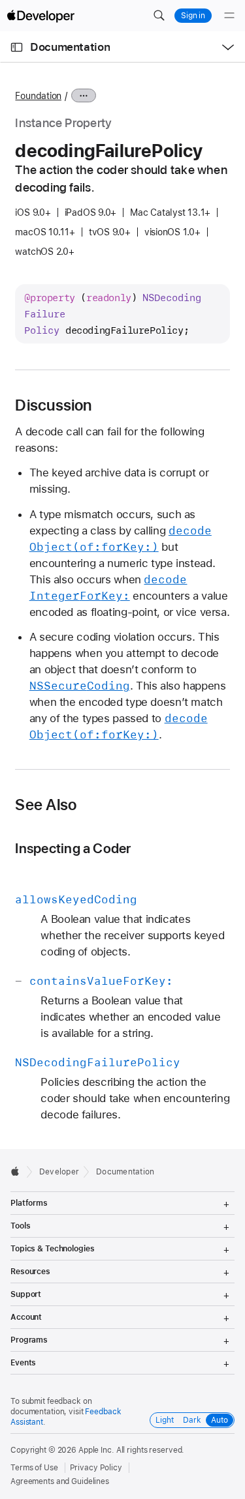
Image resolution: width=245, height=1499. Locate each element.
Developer (59, 1171)
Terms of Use (34, 1467)
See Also (45, 805)
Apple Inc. (96, 1450)
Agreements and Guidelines (59, 1481)
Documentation (70, 46)
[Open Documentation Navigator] (16, 47)
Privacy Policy (96, 1467)
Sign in (193, 15)
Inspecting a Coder (73, 848)
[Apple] (18, 1171)
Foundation (38, 96)
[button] (158, 15)
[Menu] (229, 15)
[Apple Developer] (40, 15)
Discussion (53, 405)
